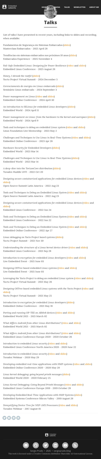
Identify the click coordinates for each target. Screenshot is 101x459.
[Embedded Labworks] (50, 435)
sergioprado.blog (62, 450)
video (71, 65)
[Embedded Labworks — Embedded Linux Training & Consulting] (9, 6)
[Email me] (26, 445)
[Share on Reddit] (14, 418)
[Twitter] (46, 445)
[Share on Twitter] (4, 418)
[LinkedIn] (55, 445)
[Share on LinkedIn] (18, 418)
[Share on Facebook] (9, 418)
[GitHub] (36, 445)
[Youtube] (65, 445)
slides (67, 45)
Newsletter (79, 7)
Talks (67, 7)
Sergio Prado (36, 450)
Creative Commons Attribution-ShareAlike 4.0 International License (63, 454)
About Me (94, 7)
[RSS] (75, 445)
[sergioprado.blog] (50, 11)
